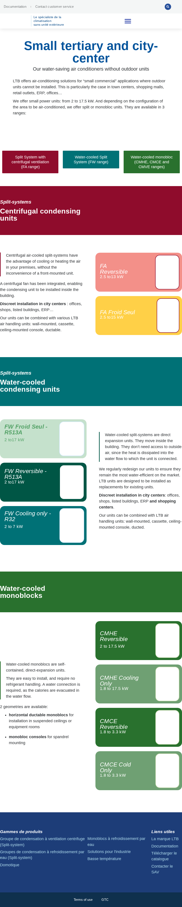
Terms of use (83, 899)
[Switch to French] (151, 7)
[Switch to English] (143, 7)
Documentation (15, 6)
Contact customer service (54, 6)
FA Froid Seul (117, 312)
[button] (167, 6)
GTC (105, 899)
